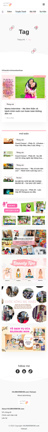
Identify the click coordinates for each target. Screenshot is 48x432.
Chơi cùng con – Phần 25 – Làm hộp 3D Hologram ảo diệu (28, 191)
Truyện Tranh (20, 11)
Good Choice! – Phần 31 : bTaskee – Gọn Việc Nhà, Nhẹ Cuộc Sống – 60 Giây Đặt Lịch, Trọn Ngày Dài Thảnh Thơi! (30, 144)
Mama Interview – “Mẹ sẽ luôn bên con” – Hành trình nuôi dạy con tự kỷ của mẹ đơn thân (29, 170)
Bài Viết (33, 11)
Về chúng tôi (6, 412)
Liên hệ (4, 418)
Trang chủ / (22, 40)
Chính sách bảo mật (9, 415)
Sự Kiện (43, 11)
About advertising (24, 395)
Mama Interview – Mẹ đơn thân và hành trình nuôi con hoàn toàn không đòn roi (23, 111)
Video (9, 11)
